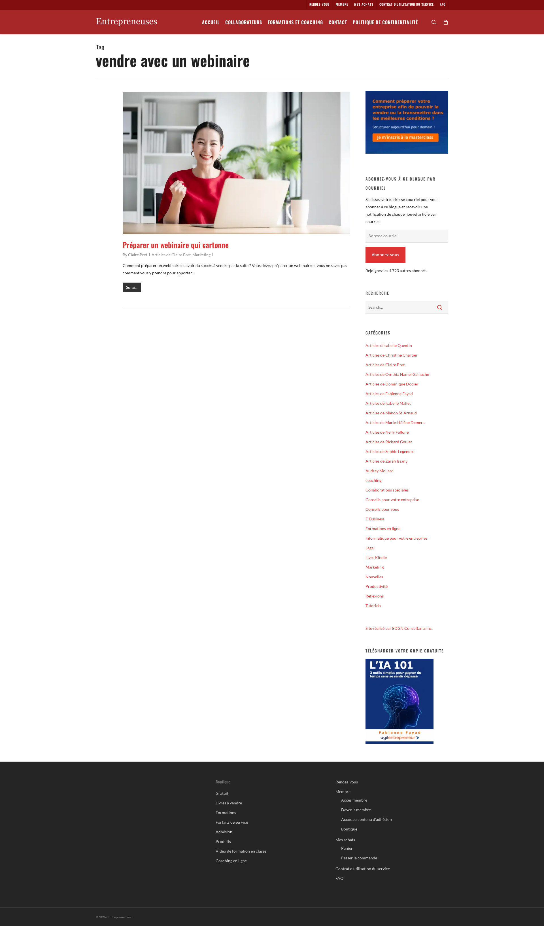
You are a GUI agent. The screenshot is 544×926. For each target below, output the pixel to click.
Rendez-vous (346, 781)
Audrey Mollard (380, 470)
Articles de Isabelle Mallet (388, 403)
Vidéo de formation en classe (241, 851)
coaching (373, 480)
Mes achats (345, 839)
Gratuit (222, 793)
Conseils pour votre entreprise (392, 499)
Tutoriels (373, 605)
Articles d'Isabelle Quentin (389, 345)
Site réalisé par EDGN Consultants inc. (399, 628)
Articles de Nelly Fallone (387, 432)
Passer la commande (359, 857)
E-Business (375, 518)
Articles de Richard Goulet (389, 441)
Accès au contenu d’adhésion (366, 819)
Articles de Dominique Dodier (392, 384)
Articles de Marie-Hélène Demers (395, 422)
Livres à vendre (229, 802)
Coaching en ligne (231, 860)
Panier (347, 848)
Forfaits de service (232, 822)
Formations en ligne (383, 528)
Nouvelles (374, 576)
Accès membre (354, 800)
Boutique (349, 829)
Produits (223, 841)
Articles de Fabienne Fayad (389, 393)
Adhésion (224, 831)
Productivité (377, 586)
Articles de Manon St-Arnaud (391, 412)
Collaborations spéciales (387, 490)
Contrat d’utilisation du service (362, 868)
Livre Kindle (376, 557)
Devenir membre (356, 809)
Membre (342, 791)
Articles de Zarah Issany (386, 461)
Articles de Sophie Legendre (390, 451)
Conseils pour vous (382, 509)
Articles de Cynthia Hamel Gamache (397, 374)
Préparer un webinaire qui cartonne (176, 244)
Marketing (201, 254)
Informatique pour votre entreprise (396, 538)
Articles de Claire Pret (171, 254)
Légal (370, 547)
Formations (226, 812)
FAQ (339, 878)
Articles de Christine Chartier (392, 355)
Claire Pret (137, 254)
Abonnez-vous (385, 254)
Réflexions (375, 596)
